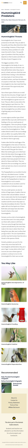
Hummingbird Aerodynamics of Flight (12, 283)
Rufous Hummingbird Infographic (11, 381)
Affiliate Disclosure (14, 407)
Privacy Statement (14, 403)
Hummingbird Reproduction (11, 364)
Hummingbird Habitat (9, 344)
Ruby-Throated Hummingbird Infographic (10, 377)
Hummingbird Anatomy (9, 304)
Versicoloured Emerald (17, 384)
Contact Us (14, 400)
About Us (14, 398)
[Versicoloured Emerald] (6, 388)
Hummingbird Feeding (9, 324)
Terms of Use (14, 405)
